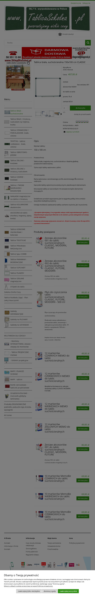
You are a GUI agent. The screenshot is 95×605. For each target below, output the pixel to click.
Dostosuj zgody (50, 591)
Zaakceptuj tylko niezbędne (29, 591)
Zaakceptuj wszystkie (68, 591)
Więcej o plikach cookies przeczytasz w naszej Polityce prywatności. (28, 586)
